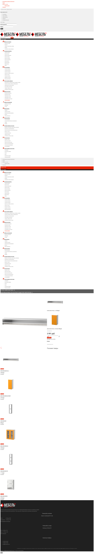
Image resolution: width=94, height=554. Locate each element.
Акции (4, 2)
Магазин (5, 292)
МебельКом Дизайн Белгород (10, 550)
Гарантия (4, 18)
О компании (4, 14)
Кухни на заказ (7, 5)
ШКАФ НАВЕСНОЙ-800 (3, 496)
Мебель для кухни (11, 292)
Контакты (4, 7)
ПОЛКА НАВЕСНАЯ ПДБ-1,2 (4, 370)
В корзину (49, 337)
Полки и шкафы (18, 292)
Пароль (1, 26)
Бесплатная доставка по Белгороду (8, 1)
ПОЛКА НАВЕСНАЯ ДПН (4, 471)
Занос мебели (5, 15)
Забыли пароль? (3, 30)
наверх (1, 552)
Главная (2, 292)
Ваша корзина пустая (3, 12)
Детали (48, 341)
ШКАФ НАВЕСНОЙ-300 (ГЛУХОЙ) (5, 395)
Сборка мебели (5, 17)
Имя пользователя (3, 24)
